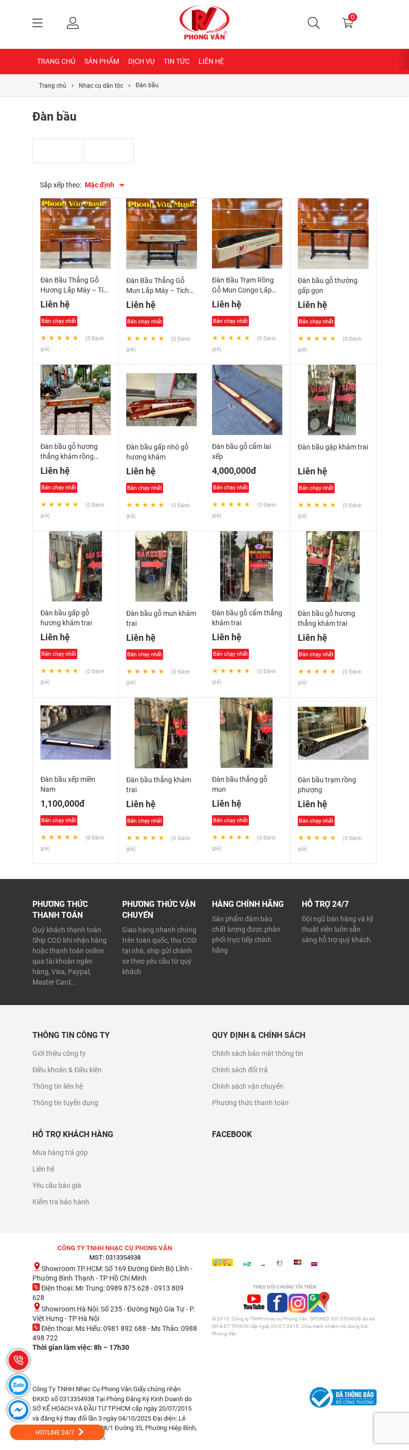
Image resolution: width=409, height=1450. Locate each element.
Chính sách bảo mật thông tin (257, 1053)
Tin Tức (177, 61)
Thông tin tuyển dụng (65, 1103)
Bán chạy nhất (58, 321)
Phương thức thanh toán (250, 1103)
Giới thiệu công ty (59, 1053)
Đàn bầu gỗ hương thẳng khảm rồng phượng (69, 456)
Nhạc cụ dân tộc (101, 85)
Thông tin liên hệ (57, 1086)
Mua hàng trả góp (60, 1153)
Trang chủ (56, 61)
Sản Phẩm (101, 61)
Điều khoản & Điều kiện (67, 1070)
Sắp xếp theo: (60, 185)
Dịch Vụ (141, 61)
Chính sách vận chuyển (247, 1086)
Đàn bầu (147, 85)
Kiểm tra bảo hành (60, 1202)
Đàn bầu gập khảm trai (333, 447)
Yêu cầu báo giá (56, 1185)
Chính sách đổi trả (240, 1070)
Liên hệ (211, 61)
